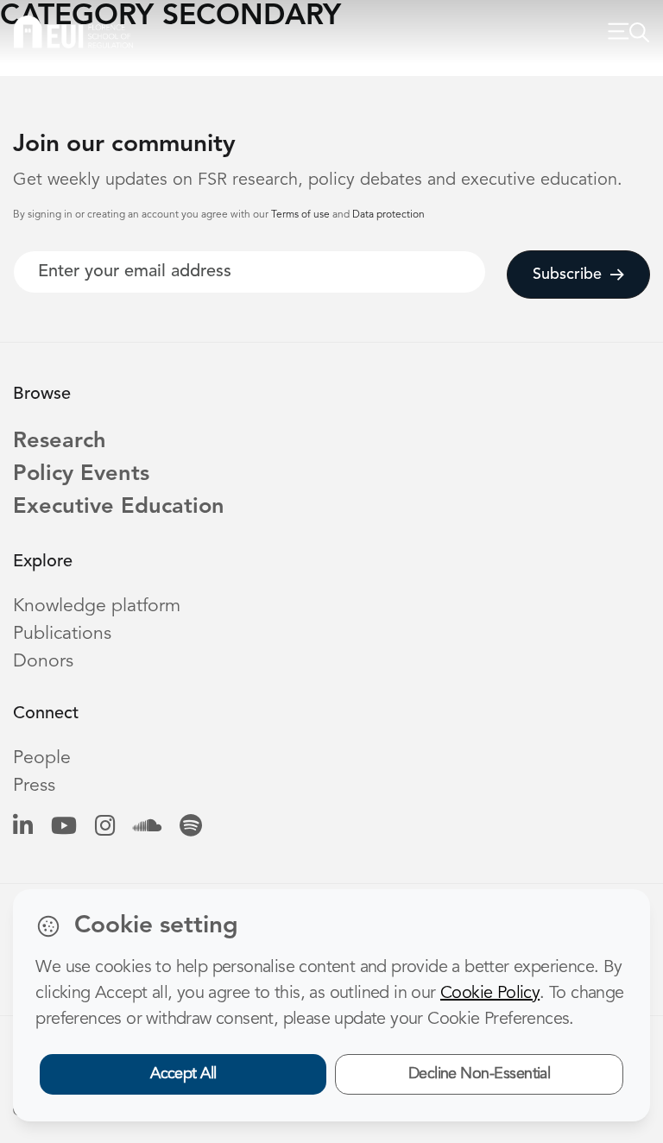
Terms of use (301, 215)
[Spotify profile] (191, 827)
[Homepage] (73, 32)
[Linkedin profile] (23, 827)
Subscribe (567, 274)
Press (34, 786)
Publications (62, 634)
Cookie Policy (490, 993)
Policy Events (81, 474)
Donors (43, 662)
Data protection (388, 215)
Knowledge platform (96, 606)
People (42, 758)
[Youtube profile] (64, 827)
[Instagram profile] (105, 827)
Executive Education (118, 507)
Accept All (183, 1074)
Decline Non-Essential (479, 1074)
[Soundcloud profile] (147, 827)
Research (59, 441)
